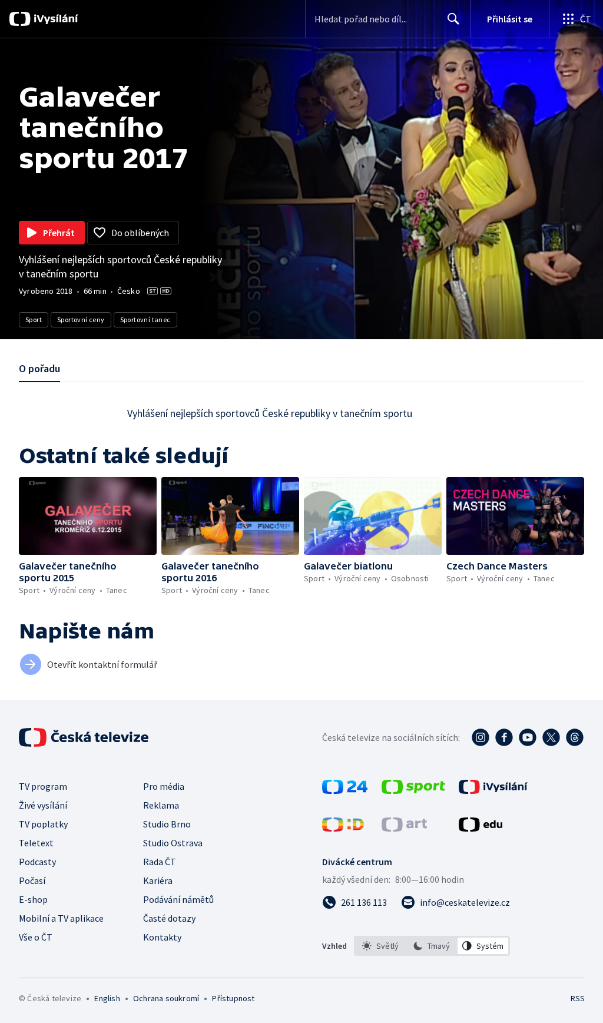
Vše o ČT (35, 937)
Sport (33, 319)
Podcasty (37, 862)
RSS (577, 998)
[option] (381, 946)
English (107, 998)
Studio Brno (167, 824)
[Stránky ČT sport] (413, 790)
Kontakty (162, 937)
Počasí (32, 880)
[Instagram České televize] (480, 737)
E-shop (33, 899)
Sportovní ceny (81, 319)
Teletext (36, 843)
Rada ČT (159, 862)
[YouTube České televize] (527, 737)
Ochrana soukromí (166, 998)
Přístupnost (233, 998)
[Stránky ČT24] (344, 790)
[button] (88, 516)
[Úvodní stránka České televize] (85, 737)
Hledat (453, 18)
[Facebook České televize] (504, 737)
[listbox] (432, 946)
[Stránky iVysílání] (493, 790)
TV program (43, 786)
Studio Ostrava (173, 843)
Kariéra (158, 880)
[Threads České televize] (574, 737)
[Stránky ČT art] (404, 828)
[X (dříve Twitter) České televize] (551, 737)
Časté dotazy (169, 918)
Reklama (161, 805)
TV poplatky (43, 824)
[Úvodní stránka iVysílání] (54, 19)
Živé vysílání (43, 805)
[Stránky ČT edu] (480, 828)
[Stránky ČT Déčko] (343, 828)
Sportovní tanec (145, 319)
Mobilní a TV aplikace (61, 918)
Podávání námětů (178, 899)
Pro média (163, 786)
